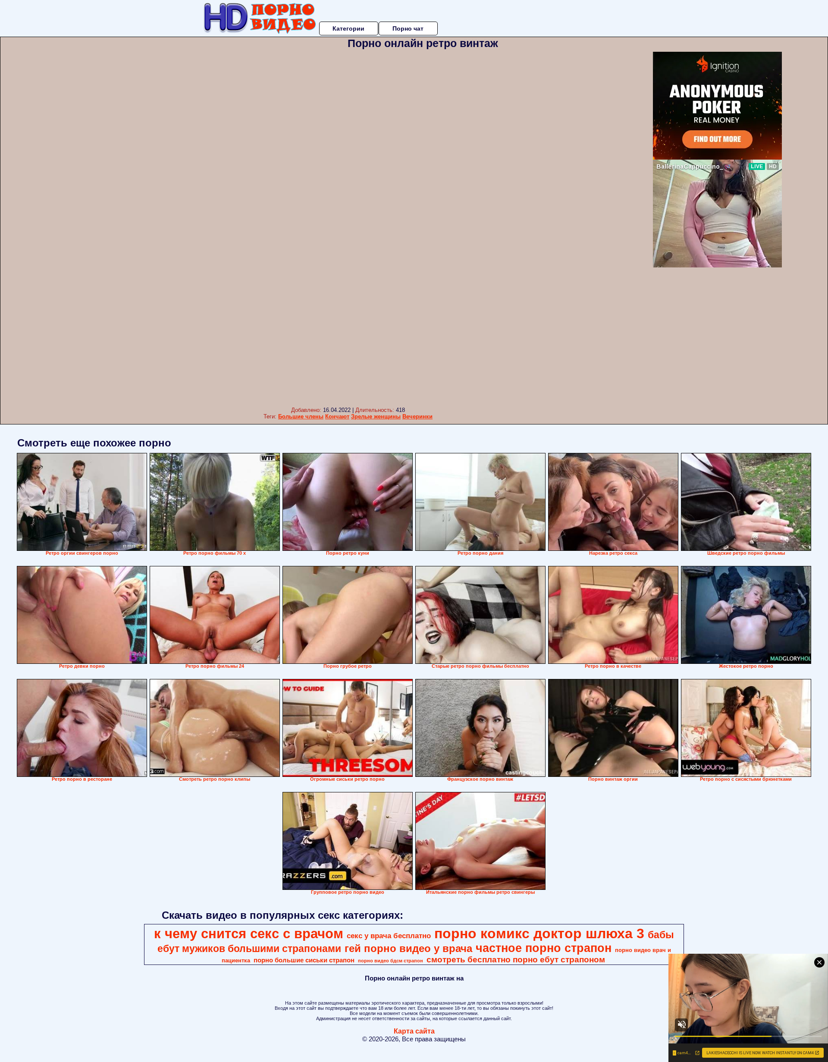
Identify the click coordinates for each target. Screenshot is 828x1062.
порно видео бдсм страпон (390, 960)
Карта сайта (414, 1031)
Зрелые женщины (376, 416)
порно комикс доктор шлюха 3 (539, 933)
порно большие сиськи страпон (304, 960)
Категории (348, 28)
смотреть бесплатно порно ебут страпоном (516, 959)
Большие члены (300, 416)
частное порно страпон (544, 948)
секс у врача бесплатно (389, 935)
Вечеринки (417, 416)
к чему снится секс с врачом (248, 933)
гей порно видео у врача (408, 948)
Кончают (337, 416)
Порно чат (407, 28)
